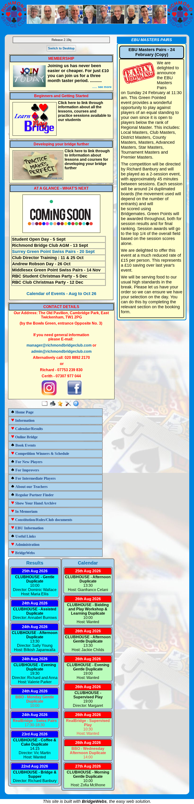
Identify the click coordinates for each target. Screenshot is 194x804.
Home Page (24, 412)
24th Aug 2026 (35, 603)
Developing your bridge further (61, 144)
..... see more (101, 87)
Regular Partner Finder (34, 495)
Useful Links (25, 536)
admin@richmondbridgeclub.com (61, 351)
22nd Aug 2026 (34, 766)
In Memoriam (25, 511)
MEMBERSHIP (61, 58)
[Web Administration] (69, 404)
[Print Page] (53, 404)
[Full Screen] (46, 404)
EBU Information (29, 528)
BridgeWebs (24, 553)
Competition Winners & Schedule (41, 454)
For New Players (28, 462)
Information (24, 420)
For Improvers (26, 470)
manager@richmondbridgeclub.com (59, 345)
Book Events (25, 445)
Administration (27, 545)
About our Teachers (31, 487)
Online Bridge (26, 437)
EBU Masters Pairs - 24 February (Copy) (151, 52)
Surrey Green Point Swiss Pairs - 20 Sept (53, 251)
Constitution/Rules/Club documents (43, 520)
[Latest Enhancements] (61, 404)
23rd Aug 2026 (35, 734)
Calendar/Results (28, 429)
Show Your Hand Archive (35, 503)
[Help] (77, 404)
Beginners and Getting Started (61, 96)
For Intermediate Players (35, 478)
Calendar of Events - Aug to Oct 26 (61, 293)
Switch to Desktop (61, 48)
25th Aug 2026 (35, 571)
